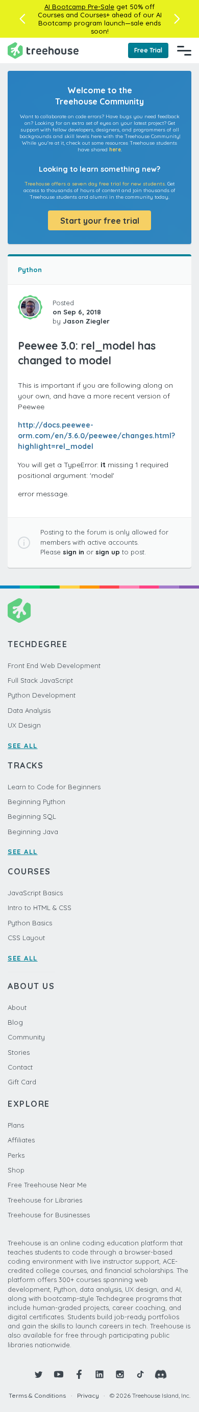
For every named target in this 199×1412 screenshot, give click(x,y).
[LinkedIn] (99, 1374)
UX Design (24, 725)
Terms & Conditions (37, 1395)
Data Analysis (29, 710)
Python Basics (30, 923)
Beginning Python (36, 801)
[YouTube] (59, 1374)
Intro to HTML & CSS (39, 907)
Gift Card (22, 1082)
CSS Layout (26, 938)
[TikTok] (140, 1374)
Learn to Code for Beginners (54, 787)
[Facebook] (79, 1374)
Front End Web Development (54, 665)
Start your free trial (99, 221)
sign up (107, 552)
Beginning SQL (32, 816)
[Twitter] (38, 1374)
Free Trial (148, 50)
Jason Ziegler (86, 321)
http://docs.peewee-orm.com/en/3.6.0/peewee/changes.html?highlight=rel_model (96, 435)
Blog (15, 1022)
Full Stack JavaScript (40, 680)
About (17, 1007)
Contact (20, 1067)
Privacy (88, 1395)
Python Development (42, 695)
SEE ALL (23, 745)
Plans (16, 1125)
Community (26, 1037)
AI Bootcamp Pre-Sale (79, 7)
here (115, 149)
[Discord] (161, 1374)
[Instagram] (120, 1374)
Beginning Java (33, 832)
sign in (73, 552)
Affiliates (21, 1140)
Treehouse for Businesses (49, 1215)
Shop (16, 1170)
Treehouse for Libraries (45, 1200)
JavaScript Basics (35, 893)
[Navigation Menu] (184, 50)
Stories (19, 1052)
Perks (16, 1155)
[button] (22, 19)
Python (30, 269)
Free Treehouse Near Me (47, 1185)
